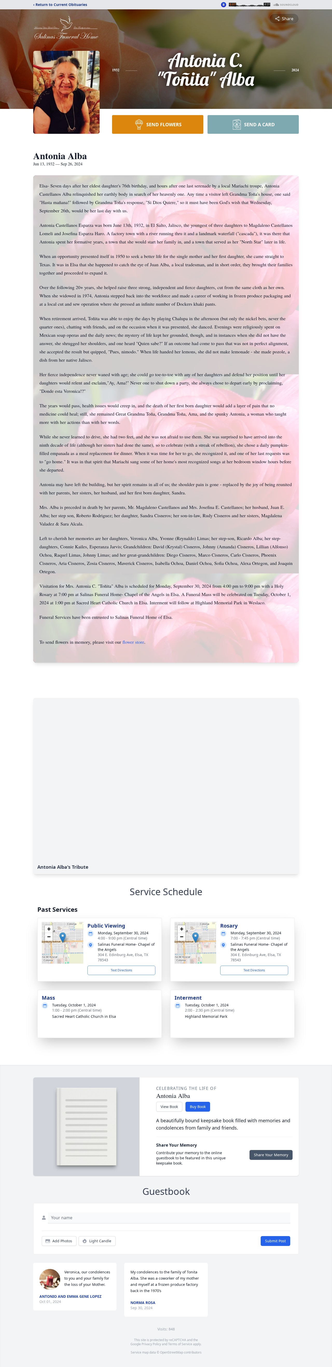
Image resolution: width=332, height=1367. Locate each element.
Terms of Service (180, 1344)
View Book (169, 1106)
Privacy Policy (151, 1344)
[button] (62, 937)
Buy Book (198, 1106)
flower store (133, 642)
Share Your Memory (271, 1154)
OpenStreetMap (171, 1352)
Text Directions (121, 970)
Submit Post (275, 1240)
